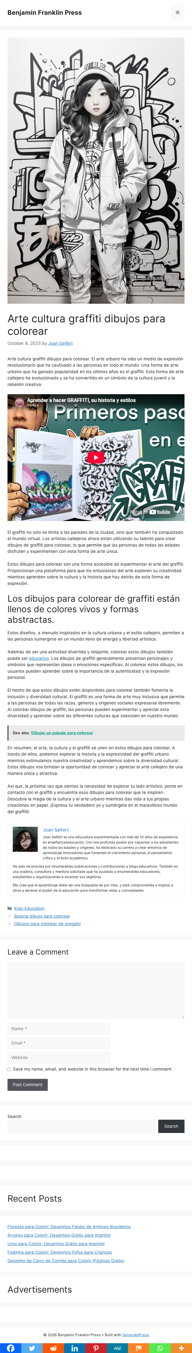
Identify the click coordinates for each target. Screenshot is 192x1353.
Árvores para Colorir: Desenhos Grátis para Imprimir (59, 1235)
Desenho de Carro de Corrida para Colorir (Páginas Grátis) (66, 1260)
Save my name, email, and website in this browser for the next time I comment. (92, 1069)
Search (15, 1116)
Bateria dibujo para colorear (42, 916)
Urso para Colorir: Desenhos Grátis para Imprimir (56, 1243)
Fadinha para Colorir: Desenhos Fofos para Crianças (60, 1252)
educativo (39, 658)
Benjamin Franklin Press (45, 12)
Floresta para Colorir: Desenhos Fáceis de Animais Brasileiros (69, 1226)
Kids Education (29, 908)
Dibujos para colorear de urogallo (47, 923)
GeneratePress (135, 1334)
